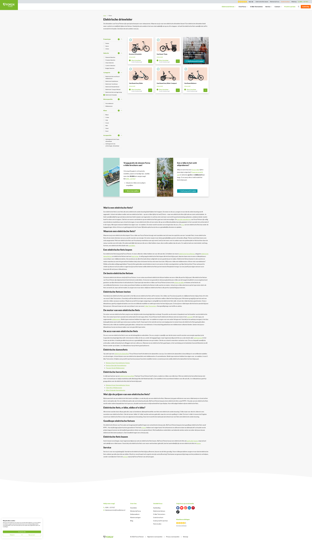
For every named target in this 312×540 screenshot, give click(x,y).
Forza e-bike (195, 170)
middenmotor (116, 319)
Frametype (107, 39)
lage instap (135, 256)
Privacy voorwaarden (172, 537)
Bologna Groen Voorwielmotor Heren (118, 385)
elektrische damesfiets (122, 354)
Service (267, 6)
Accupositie (107, 135)
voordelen (131, 245)
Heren (107, 46)
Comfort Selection (110, 65)
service (125, 457)
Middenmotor (109, 106)
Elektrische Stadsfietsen (111, 81)
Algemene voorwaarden (154, 537)
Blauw (107, 114)
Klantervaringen (135, 517)
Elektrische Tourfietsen (111, 84)
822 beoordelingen (181, 525)
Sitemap (185, 537)
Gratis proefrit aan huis (160, 521)
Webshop (294, 1)
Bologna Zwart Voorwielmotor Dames (118, 363)
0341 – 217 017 (303, 1)
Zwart (107, 128)
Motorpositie (107, 99)
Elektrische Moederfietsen (112, 86)
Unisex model (132, 57)
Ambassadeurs (135, 514)
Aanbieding (156, 508)
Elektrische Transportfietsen (112, 89)
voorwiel (189, 317)
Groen (107, 123)
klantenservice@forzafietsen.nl (115, 510)
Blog (131, 521)
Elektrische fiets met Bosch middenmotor (112, 77)
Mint (106, 125)
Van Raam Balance (190, 83)
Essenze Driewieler (135, 54)
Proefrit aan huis (289, 6)
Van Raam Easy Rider (136, 83)
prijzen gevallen (179, 282)
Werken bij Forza (274, 1)
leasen (199, 443)
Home (104, 15)
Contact (277, 6)
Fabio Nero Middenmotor (114, 388)
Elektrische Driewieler (111, 95)
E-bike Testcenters (256, 6)
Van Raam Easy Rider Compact (167, 83)
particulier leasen (192, 441)
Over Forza (242, 6)
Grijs (106, 120)
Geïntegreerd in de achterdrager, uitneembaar (112, 145)
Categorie (106, 72)
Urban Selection (109, 62)
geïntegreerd (198, 338)
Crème (107, 117)
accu (182, 224)
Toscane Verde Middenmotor (115, 368)
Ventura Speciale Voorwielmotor (116, 365)
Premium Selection (110, 60)
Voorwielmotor (109, 103)
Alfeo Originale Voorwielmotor (115, 390)
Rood (106, 131)
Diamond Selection (110, 57)
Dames (107, 43)
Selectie (106, 53)
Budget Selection (109, 68)
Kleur (105, 110)
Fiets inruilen (157, 524)
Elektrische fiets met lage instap (113, 92)
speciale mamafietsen (184, 219)
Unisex (107, 49)
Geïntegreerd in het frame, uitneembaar (112, 140)
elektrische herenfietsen (187, 254)
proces (144, 427)
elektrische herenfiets (127, 376)
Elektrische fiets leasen (262, 1)
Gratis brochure (285, 1)
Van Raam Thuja (162, 54)
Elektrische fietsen (228, 6)
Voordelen (133, 508)
